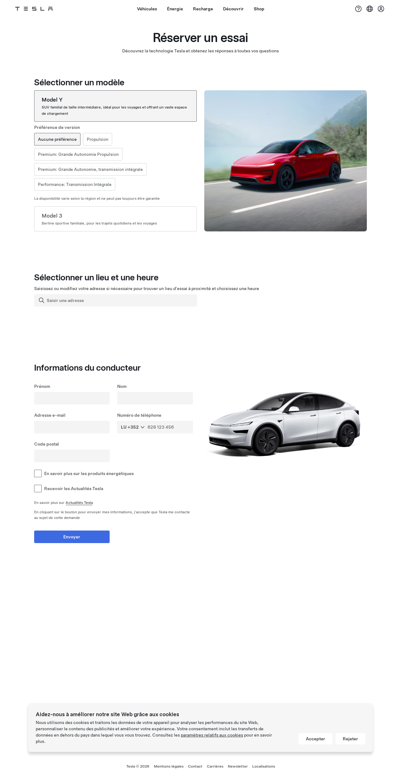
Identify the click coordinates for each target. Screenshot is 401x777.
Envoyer (71, 536)
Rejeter (350, 738)
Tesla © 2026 (137, 766)
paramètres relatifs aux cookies (212, 734)
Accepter (315, 738)
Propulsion (97, 139)
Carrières (215, 766)
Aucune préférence (57, 139)
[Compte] (381, 9)
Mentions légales (169, 766)
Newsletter (238, 766)
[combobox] (116, 300)
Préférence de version (57, 127)
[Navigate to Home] (34, 9)
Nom (122, 386)
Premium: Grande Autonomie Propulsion (78, 154)
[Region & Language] (370, 9)
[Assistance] (358, 9)
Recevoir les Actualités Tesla (73, 488)
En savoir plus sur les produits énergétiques (89, 473)
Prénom (42, 386)
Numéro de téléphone (139, 415)
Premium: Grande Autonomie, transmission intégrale (90, 169)
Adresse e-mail (49, 415)
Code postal (46, 444)
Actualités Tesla (79, 502)
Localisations (263, 766)
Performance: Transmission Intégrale (75, 184)
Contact (195, 766)
